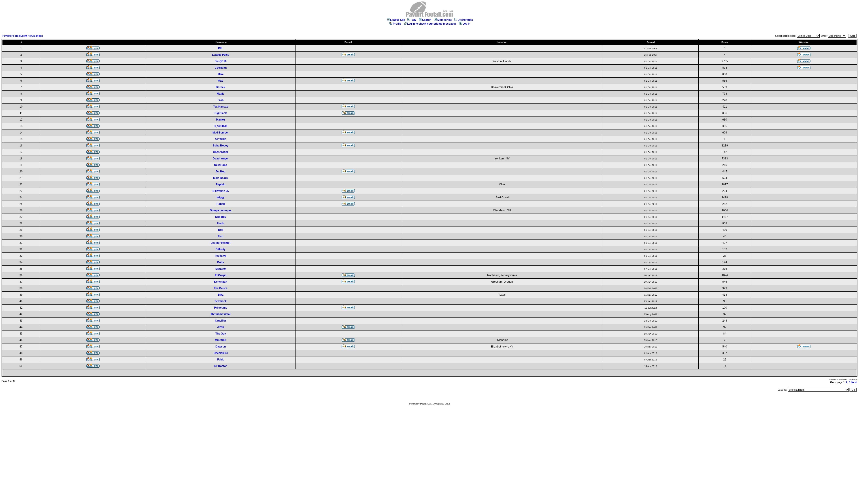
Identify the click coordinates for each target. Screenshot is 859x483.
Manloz (220, 119)
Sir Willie (220, 139)
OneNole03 (221, 353)
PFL (220, 48)
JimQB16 (221, 61)
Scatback (221, 301)
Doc (220, 229)
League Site (397, 19)
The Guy (220, 333)
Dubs (220, 262)
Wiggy (221, 197)
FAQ (413, 19)
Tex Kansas (220, 106)
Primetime (220, 307)
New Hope (220, 165)
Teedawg (220, 255)
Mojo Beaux (220, 178)
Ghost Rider (220, 152)
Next (854, 382)
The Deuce (221, 288)
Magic (220, 93)
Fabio (220, 359)
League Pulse (220, 54)
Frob (220, 100)
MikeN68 (220, 340)
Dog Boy (220, 216)
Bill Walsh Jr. (221, 191)
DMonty (220, 249)
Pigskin (220, 184)
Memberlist (444, 19)
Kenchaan (220, 281)
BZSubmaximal (220, 314)
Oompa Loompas (221, 210)
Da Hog (220, 171)
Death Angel (220, 158)
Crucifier (220, 320)
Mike (221, 74)
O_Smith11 (221, 126)
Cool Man (221, 67)
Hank (220, 223)
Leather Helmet (220, 242)
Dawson (220, 346)
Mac (220, 80)
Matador (220, 268)
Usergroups (465, 19)
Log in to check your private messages (432, 23)
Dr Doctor (220, 366)
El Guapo (220, 275)
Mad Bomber (221, 132)
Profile (397, 23)
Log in (466, 23)
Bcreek (220, 87)
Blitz (220, 294)
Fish (220, 236)
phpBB (423, 403)
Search (426, 19)
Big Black (221, 113)
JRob (220, 327)
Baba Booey (220, 145)
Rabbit (221, 203)
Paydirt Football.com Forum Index (22, 35)
